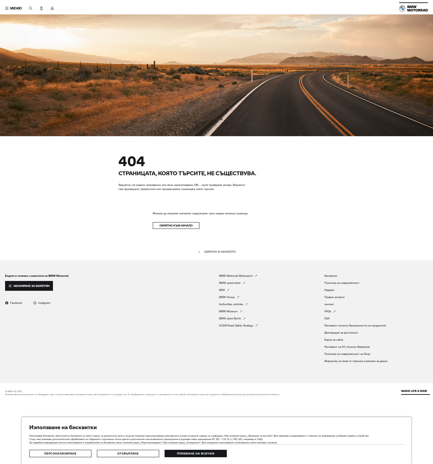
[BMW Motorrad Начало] (413, 8)
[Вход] (52, 7)
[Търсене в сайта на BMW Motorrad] (31, 7)
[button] (13, 8)
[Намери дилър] (41, 7)
